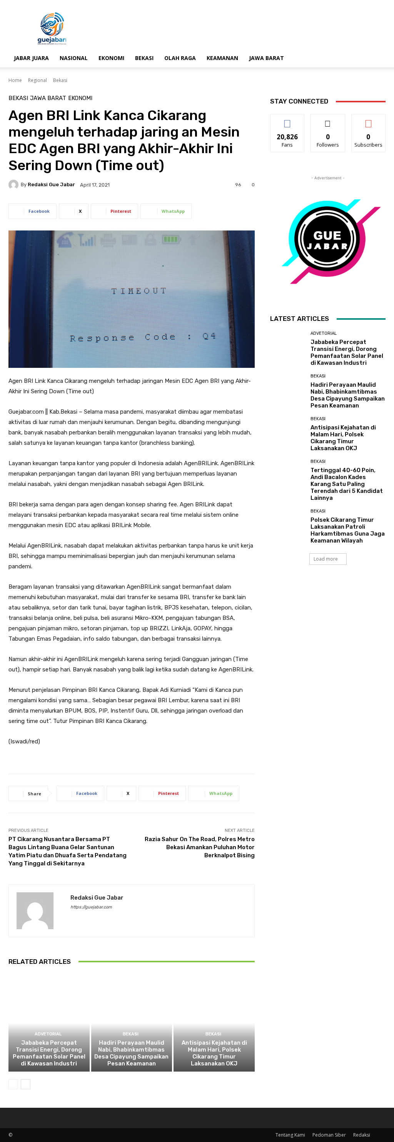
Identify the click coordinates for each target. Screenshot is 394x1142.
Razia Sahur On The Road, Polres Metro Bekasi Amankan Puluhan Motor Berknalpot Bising (200, 847)
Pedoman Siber (329, 1135)
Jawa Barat (266, 58)
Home (15, 80)
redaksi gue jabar (51, 184)
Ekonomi (111, 58)
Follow (328, 120)
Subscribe (369, 120)
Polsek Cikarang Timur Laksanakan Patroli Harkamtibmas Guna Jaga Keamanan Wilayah (348, 530)
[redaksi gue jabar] (14, 185)
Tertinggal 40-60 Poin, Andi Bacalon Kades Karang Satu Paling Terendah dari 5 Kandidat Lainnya (347, 484)
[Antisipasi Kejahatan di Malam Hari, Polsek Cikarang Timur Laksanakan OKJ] (214, 1023)
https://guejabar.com (91, 907)
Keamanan (222, 58)
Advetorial (48, 1034)
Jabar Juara (31, 58)
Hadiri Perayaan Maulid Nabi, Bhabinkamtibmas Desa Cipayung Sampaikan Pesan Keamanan (131, 1053)
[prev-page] (13, 1084)
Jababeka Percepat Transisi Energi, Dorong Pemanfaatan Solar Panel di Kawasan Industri (49, 1053)
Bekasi (144, 58)
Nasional (74, 58)
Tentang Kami (290, 1135)
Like (287, 120)
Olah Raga (180, 58)
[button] (376, 58)
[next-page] (25, 1084)
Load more (326, 559)
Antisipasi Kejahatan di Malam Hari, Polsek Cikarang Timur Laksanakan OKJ (214, 1053)
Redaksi (361, 1135)
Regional (37, 80)
